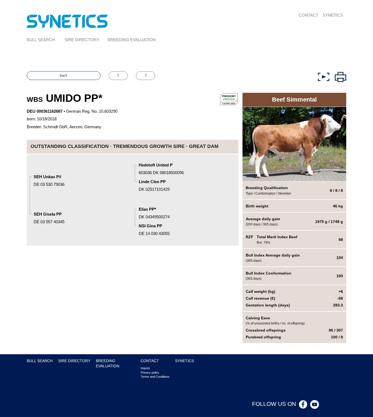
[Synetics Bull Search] (67, 21)
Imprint (145, 368)
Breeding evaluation (132, 39)
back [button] (63, 75)
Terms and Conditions (155, 376)
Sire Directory (81, 39)
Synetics (332, 15)
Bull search (41, 39)
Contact (308, 15)
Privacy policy (150, 372)
